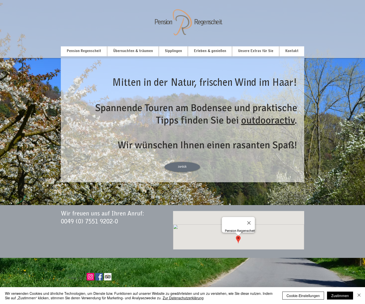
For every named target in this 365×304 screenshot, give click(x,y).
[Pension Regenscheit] (99, 276)
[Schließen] (359, 295)
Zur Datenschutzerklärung (183, 297)
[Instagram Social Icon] (90, 276)
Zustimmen (340, 295)
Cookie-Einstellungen (303, 295)
